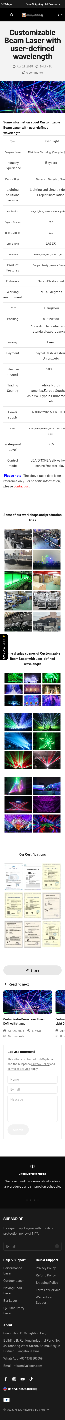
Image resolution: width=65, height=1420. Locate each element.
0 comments (34, 72)
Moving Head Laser (12, 1290)
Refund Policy (46, 1275)
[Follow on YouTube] (22, 1379)
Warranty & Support (44, 1299)
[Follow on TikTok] (31, 1379)
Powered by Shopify (35, 1409)
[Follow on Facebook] (5, 1379)
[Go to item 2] (30, 1200)
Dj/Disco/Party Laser (13, 1310)
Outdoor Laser (13, 1280)
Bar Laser (10, 1300)
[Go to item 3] (34, 1200)
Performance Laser (12, 1270)
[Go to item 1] (27, 1200)
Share (34, 970)
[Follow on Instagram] (14, 1379)
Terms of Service (19, 1068)
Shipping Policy (47, 1282)
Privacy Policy (40, 1064)
